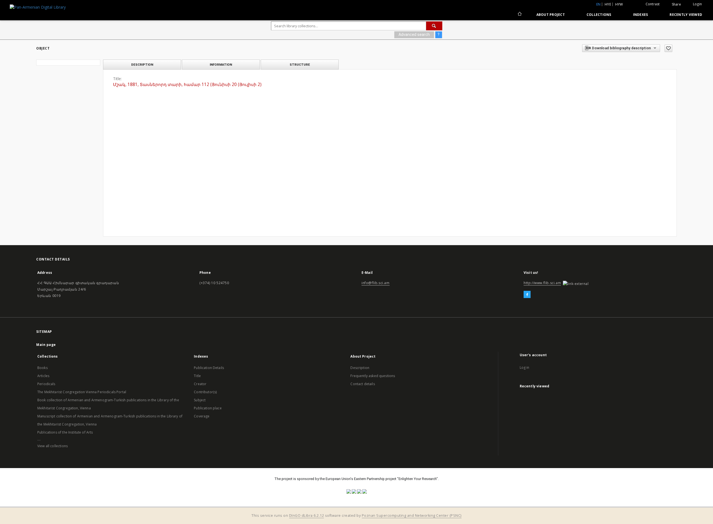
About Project (550, 14)
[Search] (434, 25)
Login (697, 4)
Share (676, 4)
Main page (46, 344)
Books (42, 367)
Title (197, 375)
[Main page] (519, 14)
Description (359, 367)
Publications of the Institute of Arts (65, 432)
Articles (43, 375)
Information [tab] (221, 65)
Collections (599, 14)
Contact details (362, 384)
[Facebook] (527, 294)
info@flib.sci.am (376, 283)
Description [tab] (142, 65)
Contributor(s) (205, 392)
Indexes (640, 14)
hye (608, 4)
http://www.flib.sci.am (542, 283)
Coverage (201, 416)
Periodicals (46, 384)
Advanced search (414, 34)
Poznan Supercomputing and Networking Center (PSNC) (412, 515)
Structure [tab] (300, 65)
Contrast (653, 4)
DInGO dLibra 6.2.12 (306, 515)
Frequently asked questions (372, 375)
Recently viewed (686, 14)
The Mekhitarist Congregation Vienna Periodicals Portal (81, 392)
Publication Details (209, 367)
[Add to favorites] (668, 48)
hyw (619, 4)
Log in (524, 367)
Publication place (208, 408)
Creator (200, 384)
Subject (200, 400)
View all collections (52, 446)
